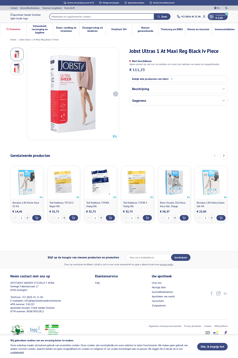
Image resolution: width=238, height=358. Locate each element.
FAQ (97, 282)
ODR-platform (221, 326)
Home (13, 39)
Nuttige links (159, 287)
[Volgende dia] (224, 155)
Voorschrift (69, 7)
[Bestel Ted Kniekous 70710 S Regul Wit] (73, 218)
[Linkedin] (225, 293)
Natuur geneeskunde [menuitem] (148, 29)
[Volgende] (115, 94)
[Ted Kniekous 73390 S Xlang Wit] (137, 182)
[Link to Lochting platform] (226, 333)
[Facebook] (211, 293)
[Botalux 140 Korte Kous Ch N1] (27, 182)
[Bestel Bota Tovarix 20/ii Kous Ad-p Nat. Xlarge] (184, 218)
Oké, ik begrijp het (212, 346)
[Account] (204, 16)
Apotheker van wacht (163, 296)
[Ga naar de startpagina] (26, 16)
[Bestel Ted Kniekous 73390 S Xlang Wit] (147, 218)
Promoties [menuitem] (15, 29)
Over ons (157, 282)
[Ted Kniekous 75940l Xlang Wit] (100, 182)
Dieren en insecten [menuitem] (199, 30)
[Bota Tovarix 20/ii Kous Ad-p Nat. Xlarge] (174, 182)
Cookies (208, 326)
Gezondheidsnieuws (30, 7)
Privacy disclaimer (192, 326)
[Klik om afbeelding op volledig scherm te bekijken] (73, 94)
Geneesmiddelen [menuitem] (226, 30)
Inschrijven (181, 257)
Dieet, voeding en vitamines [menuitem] (67, 29)
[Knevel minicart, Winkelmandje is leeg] (211, 16)
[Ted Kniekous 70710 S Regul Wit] (63, 182)
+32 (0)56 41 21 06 (32, 297)
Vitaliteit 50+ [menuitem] (121, 30)
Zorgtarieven (159, 305)
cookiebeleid (17, 352)
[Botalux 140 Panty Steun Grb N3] (211, 182)
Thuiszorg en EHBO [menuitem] (173, 30)
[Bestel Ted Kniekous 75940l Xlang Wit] (110, 218)
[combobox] (101, 16)
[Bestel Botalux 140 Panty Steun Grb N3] (221, 218)
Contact (13, 7)
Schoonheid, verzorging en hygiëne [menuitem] (42, 29)
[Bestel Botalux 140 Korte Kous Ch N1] (36, 218)
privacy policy (166, 264)
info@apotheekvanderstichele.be (43, 300)
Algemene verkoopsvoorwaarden (165, 326)
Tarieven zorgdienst (52, 7)
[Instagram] (218, 293)
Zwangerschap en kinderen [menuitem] (94, 29)
